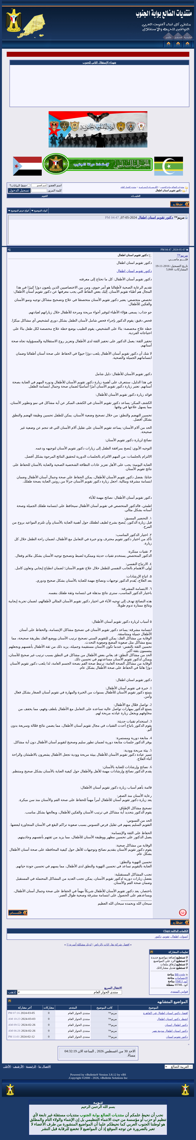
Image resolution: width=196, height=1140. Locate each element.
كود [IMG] (181, 981)
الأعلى (7, 1066)
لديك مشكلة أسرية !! (79, 944)
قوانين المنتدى (179, 991)
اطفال (175, 936)
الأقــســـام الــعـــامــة (148, 187)
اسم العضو (55, 185)
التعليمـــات (135, 196)
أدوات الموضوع (40, 210)
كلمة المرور (55, 190)
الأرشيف (18, 1066)
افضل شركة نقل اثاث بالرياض (111, 944)
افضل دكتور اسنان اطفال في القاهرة (165, 1013)
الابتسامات (181, 977)
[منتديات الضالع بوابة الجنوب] (10, 1095)
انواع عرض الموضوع (20, 210)
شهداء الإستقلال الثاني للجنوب (99, 62)
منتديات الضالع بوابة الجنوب (172, 187)
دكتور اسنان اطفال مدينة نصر (170, 1030)
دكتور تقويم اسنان (177, 1036)
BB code (180, 974)
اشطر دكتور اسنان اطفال (172, 1019)
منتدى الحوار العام (128, 187)
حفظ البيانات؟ (18, 185)
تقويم (166, 936)
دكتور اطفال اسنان (176, 1024)
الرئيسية (31, 1066)
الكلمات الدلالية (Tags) (175, 931)
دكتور (158, 936)
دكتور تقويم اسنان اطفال (155, 217)
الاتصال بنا (44, 1066)
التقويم (45, 196)
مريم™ (182, 255)
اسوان (184, 936)
